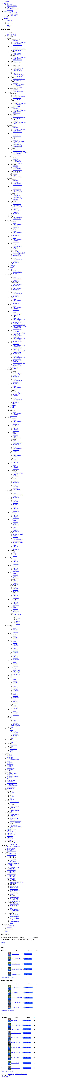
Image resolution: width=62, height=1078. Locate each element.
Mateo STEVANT (16, 974)
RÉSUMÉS (9, 21)
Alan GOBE (15, 992)
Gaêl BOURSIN (15, 1057)
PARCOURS (10, 4)
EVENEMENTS (11, 7)
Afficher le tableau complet (7, 977)
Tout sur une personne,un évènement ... (10, 937)
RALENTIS (10, 23)
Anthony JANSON (16, 1047)
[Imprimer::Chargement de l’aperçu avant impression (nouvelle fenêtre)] (3, 942)
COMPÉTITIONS (8, 11)
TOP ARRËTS (9, 25)
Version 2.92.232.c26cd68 (21, 1074)
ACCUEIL (6, 1)
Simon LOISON (16, 964)
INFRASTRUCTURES (12, 8)
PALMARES (10, 10)
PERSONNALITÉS (12, 6)
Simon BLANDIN (15, 1025)
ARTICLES (6, 16)
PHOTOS (6, 18)
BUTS (8, 22)
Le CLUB (6, 3)
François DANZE (15, 1042)
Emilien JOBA (15, 954)
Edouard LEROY (16, 959)
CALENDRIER (14, 14)
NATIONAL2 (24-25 (12, 12)
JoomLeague (11, 1074)
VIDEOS (6, 19)
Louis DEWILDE (16, 1002)
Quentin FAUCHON (16, 1033)
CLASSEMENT (14, 15)
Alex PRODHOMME (17, 969)
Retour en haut (4, 1076)
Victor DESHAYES (16, 1029)
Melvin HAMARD (15, 1037)
